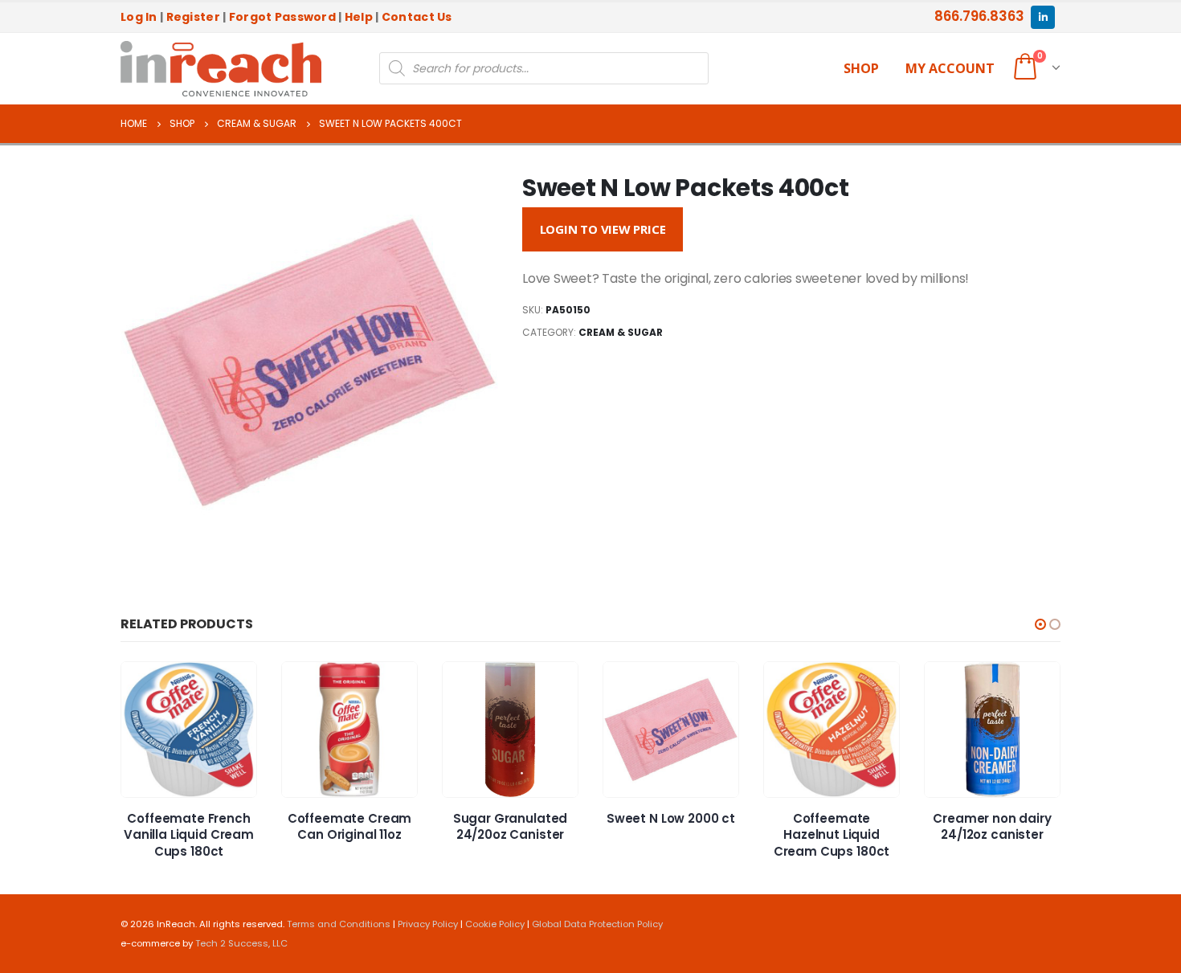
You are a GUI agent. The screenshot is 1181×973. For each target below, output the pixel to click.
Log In (139, 17)
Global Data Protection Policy (597, 924)
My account (950, 68)
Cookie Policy (495, 924)
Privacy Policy (428, 924)
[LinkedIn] (1042, 17)
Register (193, 17)
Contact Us (417, 17)
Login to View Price (603, 229)
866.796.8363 (979, 16)
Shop (861, 68)
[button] (1040, 624)
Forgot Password (282, 17)
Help (359, 17)
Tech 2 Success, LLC (241, 943)
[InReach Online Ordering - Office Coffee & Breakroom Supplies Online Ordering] (221, 69)
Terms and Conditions (338, 924)
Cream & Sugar (620, 332)
